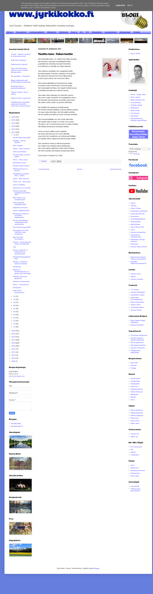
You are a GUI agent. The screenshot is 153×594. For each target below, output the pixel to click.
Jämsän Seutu (136, 274)
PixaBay (133, 368)
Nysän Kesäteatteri (137, 302)
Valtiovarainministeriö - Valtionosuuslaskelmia (139, 258)
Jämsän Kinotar (136, 310)
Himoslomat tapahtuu (138, 345)
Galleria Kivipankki (137, 325)
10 (14, 299)
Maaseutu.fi (135, 468)
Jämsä (133, 203)
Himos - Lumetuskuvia (21, 284)
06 (14, 311)
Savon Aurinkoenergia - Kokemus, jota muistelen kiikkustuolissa (19, 70)
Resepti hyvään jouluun (21, 166)
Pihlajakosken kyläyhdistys (135, 351)
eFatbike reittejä (136, 105)
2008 (13, 361)
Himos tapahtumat (137, 342)
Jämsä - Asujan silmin (138, 94)
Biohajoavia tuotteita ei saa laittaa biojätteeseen (21, 215)
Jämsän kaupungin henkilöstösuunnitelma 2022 (21, 193)
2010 (13, 358)
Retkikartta (134, 394)
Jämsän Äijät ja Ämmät (139, 247)
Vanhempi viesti (115, 169)
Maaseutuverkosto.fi (138, 470)
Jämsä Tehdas (136, 208)
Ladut (133, 230)
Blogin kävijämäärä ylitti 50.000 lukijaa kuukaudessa (21, 81)
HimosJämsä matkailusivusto (136, 236)
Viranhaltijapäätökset (138, 219)
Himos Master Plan (137, 227)
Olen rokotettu (18, 145)
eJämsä (133, 205)
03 (14, 321)
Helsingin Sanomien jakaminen (20, 277)
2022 (13, 129)
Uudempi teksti (44, 169)
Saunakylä (134, 116)
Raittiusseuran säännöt (19, 64)
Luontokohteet (110, 32)
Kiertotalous (17, 287)
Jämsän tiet (135, 434)
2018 (13, 337)
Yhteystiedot (97, 32)
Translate (136, 154)
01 (14, 327)
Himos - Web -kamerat (21, 179)
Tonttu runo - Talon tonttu (22, 182)
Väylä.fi (133, 452)
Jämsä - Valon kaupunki (21, 148)
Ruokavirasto (135, 473)
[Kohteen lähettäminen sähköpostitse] (52, 161)
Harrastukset (21, 32)
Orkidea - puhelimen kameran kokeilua (20, 263)
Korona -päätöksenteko (21, 210)
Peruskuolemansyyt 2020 (22, 227)
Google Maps (135, 381)
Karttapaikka (135, 384)
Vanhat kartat (135, 378)
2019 (13, 334)
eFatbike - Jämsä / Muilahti (19, 141)
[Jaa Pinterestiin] (60, 161)
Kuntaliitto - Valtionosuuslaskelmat (138, 262)
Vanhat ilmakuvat (137, 392)
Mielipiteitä (51, 32)
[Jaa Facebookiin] (58, 161)
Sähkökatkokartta (137, 413)
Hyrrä (133, 465)
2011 (13, 355)
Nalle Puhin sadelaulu (18, 60)
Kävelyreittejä (125, 32)
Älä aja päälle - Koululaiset (20, 76)
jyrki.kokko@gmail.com (17, 376)
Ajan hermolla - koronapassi (18, 238)
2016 (13, 343)
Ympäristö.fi (135, 455)
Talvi (14, 247)
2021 (13, 132)
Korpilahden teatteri (137, 295)
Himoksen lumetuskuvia (21, 281)
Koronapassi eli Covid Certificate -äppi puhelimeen (20, 232)
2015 (13, 346)
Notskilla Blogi (16, 423)
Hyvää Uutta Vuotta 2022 (22, 137)
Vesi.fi (133, 400)
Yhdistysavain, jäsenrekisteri (136, 490)
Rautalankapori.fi (17, 426)
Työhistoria (63, 32)
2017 (13, 340)
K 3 (87, 32)
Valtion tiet (134, 436)
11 (14, 296)
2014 (13, 349)
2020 (13, 331)
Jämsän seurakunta (138, 348)
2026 (13, 117)
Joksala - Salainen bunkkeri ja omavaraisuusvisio (20, 55)
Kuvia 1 (74, 32)
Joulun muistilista (19, 185)
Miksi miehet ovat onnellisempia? (19, 198)
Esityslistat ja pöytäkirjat (139, 211)
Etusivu (10, 32)
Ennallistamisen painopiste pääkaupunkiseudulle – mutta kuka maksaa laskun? (21, 104)
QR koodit (134, 363)
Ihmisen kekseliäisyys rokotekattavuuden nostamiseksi (20, 222)
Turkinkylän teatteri (137, 307)
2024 (13, 123)
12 (14, 135)
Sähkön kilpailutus (137, 415)
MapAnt (133, 397)
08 (14, 305)
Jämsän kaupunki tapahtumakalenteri (137, 339)
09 (14, 302)
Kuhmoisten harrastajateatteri (137, 298)
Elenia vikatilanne (137, 410)
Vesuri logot (135, 476)
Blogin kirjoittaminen (138, 100)
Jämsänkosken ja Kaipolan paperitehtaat (139, 119)
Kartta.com (134, 386)
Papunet (134, 365)
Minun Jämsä (135, 97)
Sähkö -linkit (135, 423)
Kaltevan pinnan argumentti (20, 98)
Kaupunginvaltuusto (138, 214)
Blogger (96, 568)
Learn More (120, 5)
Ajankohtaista (135, 224)
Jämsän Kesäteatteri (138, 292)
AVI (132, 449)
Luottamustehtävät (36, 32)
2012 (13, 352)
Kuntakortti (134, 244)
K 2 (81, 32)
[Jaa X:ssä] (56, 161)
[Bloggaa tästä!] (54, 161)
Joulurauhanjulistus (20, 151)
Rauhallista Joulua (19, 163)
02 (14, 324)
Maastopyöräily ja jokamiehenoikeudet (18, 87)
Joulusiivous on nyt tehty (21, 188)
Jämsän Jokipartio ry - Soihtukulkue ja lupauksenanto (21, 252)
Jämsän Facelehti (137, 279)
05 (14, 315)
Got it (130, 5)
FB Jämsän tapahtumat (139, 335)
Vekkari (133, 276)
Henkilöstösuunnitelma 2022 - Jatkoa (21, 175)
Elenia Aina (134, 418)
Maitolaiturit (135, 108)
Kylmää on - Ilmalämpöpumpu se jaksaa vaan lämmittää (21, 271)
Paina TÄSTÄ (135, 53)
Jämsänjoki (17, 267)
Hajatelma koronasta (20, 207)
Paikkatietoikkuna (137, 389)
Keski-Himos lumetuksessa (18, 291)
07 (14, 308)
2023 (13, 126)
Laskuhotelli (135, 486)
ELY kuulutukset (136, 447)
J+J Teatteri (135, 289)
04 (14, 318)
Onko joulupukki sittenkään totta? (19, 203)
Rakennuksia (135, 110)
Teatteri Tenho (136, 305)
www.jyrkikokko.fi (51, 13)
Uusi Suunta (135, 113)
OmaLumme (135, 421)
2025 (13, 120)
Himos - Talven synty (20, 160)
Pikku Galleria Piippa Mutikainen (138, 321)
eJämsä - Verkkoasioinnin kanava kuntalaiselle (22, 243)
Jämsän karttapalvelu (138, 232)
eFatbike (137, 32)
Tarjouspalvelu (136, 221)
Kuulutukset (135, 216)
